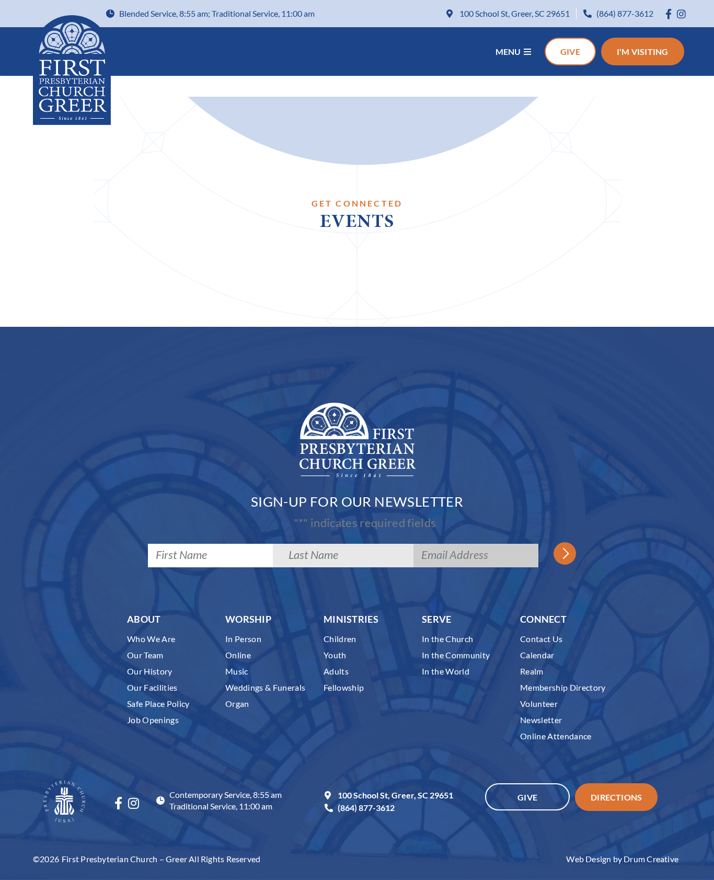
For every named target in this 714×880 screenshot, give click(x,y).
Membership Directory (563, 687)
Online (238, 655)
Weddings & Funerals (265, 687)
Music (236, 671)
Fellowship (344, 687)
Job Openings (153, 720)
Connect (543, 619)
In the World (445, 671)
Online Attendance (556, 736)
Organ (237, 703)
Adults (336, 671)
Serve (437, 619)
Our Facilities (152, 687)
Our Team (145, 655)
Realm (532, 671)
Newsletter (541, 720)
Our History (149, 671)
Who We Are (151, 639)
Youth (335, 655)
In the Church (447, 639)
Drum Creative (651, 859)
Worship (248, 619)
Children (340, 639)
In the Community (456, 655)
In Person (243, 639)
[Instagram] (681, 14)
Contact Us (541, 639)
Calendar (537, 655)
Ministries (351, 619)
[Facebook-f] (669, 14)
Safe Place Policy (158, 703)
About (144, 619)
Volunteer (539, 703)
